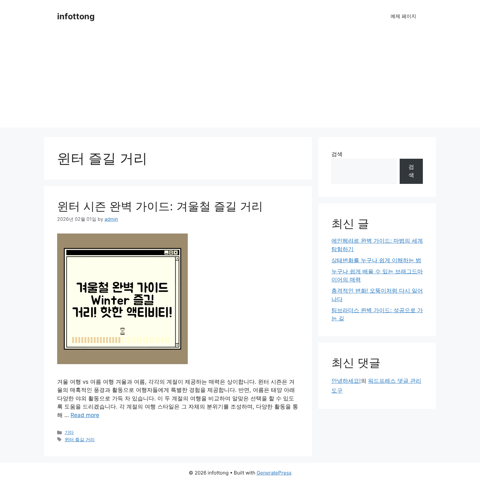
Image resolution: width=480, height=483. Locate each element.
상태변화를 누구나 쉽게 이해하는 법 (376, 260)
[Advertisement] (240, 81)
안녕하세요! (346, 381)
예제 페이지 (403, 16)
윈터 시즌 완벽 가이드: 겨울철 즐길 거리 (160, 206)
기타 (69, 432)
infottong (76, 16)
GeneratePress (274, 473)
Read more (85, 415)
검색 (337, 154)
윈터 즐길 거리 (80, 439)
